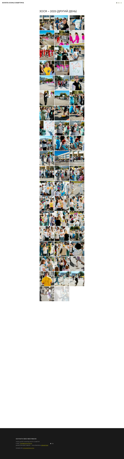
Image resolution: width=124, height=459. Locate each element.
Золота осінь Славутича (13, 2)
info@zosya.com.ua (26, 443)
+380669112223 (44, 445)
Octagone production (28, 448)
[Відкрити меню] (121, 3)
